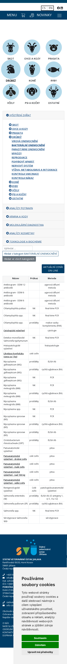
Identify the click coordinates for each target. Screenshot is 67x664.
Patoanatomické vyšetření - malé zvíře (14, 465)
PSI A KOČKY (19, 194)
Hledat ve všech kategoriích (19, 259)
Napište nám (9, 617)
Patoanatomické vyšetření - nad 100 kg (14, 473)
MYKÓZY (17, 153)
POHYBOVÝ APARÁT (23, 161)
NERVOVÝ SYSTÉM (22, 165)
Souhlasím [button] (40, 638)
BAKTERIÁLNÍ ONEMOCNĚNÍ (28, 145)
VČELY (15, 190)
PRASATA (17, 133)
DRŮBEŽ (16, 137)
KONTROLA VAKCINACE (25, 173)
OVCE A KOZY (20, 128)
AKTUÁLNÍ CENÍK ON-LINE (53, 268)
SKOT (15, 124)
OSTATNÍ (17, 198)
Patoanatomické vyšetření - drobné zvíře (15, 458)
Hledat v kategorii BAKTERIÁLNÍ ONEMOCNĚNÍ (30, 253)
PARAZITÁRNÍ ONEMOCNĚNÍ (28, 149)
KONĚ (15, 182)
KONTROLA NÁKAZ (23, 178)
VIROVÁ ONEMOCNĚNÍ (25, 141)
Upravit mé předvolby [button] (40, 652)
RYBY (15, 186)
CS (44, 8)
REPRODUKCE (19, 157)
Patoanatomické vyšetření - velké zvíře (14, 481)
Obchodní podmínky (13, 611)
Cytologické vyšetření (14, 330)
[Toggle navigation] (59, 15)
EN (51, 8)
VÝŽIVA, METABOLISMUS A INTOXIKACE (34, 169)
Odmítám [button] (40, 645)
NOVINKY (44, 15)
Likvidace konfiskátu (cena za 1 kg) (14, 355)
